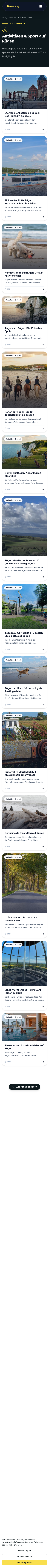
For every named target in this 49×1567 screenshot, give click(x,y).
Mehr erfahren (15, 1545)
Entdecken (12, 18)
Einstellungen (24, 1551)
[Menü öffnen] (40, 6)
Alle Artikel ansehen (26, 1086)
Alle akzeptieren (24, 1562)
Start (4, 18)
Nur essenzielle (24, 1556)
